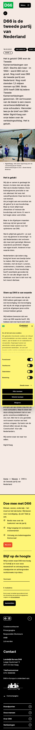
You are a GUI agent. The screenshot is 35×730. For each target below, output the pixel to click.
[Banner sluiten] (32, 326)
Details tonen (24, 385)
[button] (25, 5)
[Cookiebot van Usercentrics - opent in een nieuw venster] (20, 326)
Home (5, 479)
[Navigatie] (29, 618)
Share (7, 52)
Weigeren (17, 402)
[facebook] (5, 619)
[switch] (30, 365)
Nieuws (15, 479)
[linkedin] (9, 619)
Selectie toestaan (17, 397)
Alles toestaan (17, 391)
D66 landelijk (20, 49)
